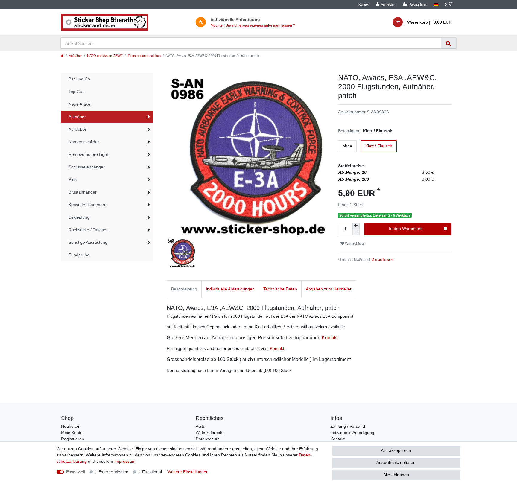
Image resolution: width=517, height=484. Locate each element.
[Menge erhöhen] (356, 226)
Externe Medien (113, 471)
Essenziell (75, 471)
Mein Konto (72, 432)
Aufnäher (75, 55)
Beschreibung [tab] (184, 289)
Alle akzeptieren (396, 450)
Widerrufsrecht (209, 432)
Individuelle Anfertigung (352, 432)
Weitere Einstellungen (188, 471)
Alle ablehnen (396, 474)
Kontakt (363, 4)
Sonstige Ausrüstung (88, 242)
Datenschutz (207, 438)
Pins (73, 179)
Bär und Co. (80, 79)
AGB (200, 426)
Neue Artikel (80, 104)
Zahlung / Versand (347, 426)
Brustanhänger (83, 192)
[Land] (436, 4)
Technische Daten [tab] (280, 289)
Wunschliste (354, 243)
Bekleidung (79, 217)
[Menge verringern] (356, 232)
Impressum (125, 461)
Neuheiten (70, 426)
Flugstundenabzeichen (144, 55)
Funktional (152, 471)
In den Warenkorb (406, 228)
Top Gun (77, 91)
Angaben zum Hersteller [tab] (329, 289)
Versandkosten (382, 259)
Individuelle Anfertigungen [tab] (230, 289)
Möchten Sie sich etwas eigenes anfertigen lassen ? (253, 25)
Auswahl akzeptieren (396, 462)
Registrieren (72, 438)
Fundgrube (79, 254)
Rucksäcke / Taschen (89, 229)
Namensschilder (84, 141)
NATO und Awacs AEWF (105, 55)
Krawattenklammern (88, 204)
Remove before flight (88, 154)
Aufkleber (77, 129)
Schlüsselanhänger (87, 167)
